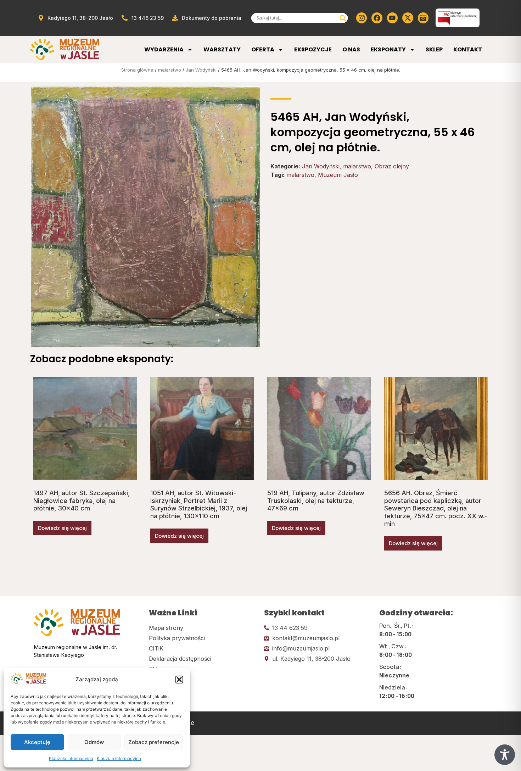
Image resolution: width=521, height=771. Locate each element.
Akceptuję (37, 742)
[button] (179, 679)
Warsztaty (222, 49)
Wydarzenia (164, 49)
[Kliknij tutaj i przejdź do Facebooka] (376, 17)
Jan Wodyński (201, 70)
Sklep (434, 49)
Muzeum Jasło (338, 174)
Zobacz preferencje (153, 742)
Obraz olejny (392, 166)
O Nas (351, 49)
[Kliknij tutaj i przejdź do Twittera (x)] (407, 17)
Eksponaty (388, 49)
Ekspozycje (313, 49)
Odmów (94, 742)
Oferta (262, 49)
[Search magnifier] (343, 18)
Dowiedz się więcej (62, 528)
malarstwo (169, 70)
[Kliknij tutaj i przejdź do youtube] (392, 17)
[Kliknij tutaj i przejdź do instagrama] (361, 17)
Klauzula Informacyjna (71, 758)
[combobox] (296, 18)
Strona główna (137, 70)
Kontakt (467, 49)
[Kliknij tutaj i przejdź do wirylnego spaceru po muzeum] (423, 17)
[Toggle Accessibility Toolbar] (505, 755)
